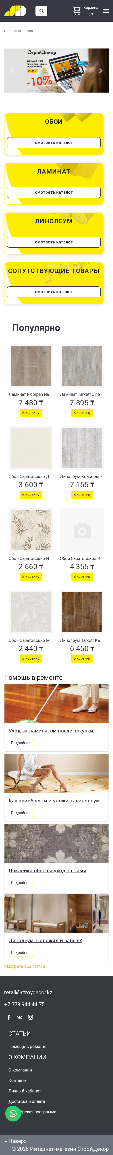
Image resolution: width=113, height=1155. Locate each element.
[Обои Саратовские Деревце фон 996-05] (31, 448)
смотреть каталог (54, 142)
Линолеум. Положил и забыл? (45, 940)
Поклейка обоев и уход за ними (47, 870)
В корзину (30, 412)
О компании (20, 1070)
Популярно (36, 327)
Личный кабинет (24, 1091)
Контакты (18, 1080)
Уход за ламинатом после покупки (51, 731)
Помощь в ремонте (27, 1046)
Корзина (91, 7)
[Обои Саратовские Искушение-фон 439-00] (82, 530)
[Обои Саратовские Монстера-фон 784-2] (31, 612)
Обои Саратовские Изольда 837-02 (43, 558)
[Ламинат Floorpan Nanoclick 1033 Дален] (31, 366)
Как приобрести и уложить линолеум (54, 800)
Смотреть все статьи (24, 966)
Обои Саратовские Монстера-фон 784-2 (47, 640)
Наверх (17, 1141)
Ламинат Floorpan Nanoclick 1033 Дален (47, 394)
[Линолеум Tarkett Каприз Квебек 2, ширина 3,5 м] (82, 612)
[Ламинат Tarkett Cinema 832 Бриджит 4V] (82, 366)
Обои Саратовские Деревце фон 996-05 (48, 476)
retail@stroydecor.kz (28, 992)
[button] (12, 70)
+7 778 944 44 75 (24, 1004)
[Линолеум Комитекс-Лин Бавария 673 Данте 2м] (82, 448)
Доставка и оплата (26, 1101)
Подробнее (20, 743)
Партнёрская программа (32, 1111)
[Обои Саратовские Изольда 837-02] (31, 530)
